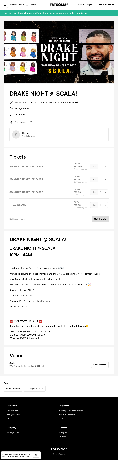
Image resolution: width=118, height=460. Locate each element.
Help (61, 418)
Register (90, 4)
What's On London (13, 389)
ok (36, 455)
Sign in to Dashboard (67, 415)
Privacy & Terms (13, 433)
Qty (94, 166)
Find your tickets (13, 415)
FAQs (9, 418)
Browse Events (17, 4)
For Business (105, 4)
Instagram (63, 433)
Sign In (81, 4)
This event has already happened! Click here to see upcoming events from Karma (44, 13)
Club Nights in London (34, 389)
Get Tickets (100, 219)
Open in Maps (99, 364)
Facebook (63, 436)
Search (32, 5)
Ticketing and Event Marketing (71, 411)
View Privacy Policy (22, 456)
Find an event (12, 411)
